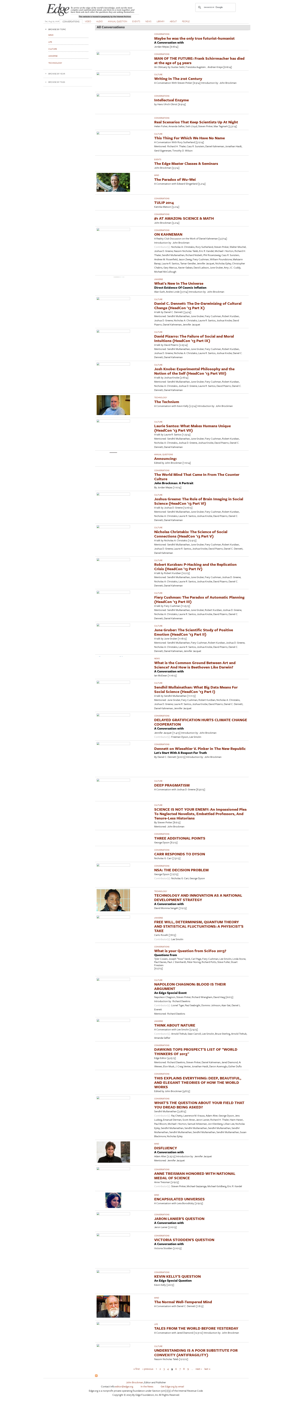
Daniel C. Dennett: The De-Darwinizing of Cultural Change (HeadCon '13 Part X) (198, 305)
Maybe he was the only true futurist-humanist (194, 38)
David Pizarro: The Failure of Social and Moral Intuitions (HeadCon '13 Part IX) (194, 338)
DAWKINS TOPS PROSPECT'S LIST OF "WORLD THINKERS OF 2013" (195, 1051)
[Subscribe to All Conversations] (96, 1376)
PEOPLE (186, 21)
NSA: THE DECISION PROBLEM (181, 870)
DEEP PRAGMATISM (172, 785)
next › (199, 1369)
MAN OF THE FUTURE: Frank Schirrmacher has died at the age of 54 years (199, 60)
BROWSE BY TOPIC (57, 29)
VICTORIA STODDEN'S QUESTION (184, 1239)
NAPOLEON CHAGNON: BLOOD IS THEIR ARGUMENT (190, 986)
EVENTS (136, 21)
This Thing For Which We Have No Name (189, 138)
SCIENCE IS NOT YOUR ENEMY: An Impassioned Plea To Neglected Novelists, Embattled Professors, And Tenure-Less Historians (200, 814)
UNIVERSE (158, 279)
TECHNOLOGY (160, 397)
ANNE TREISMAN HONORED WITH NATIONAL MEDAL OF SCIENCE (194, 1175)
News (157, 658)
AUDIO (99, 21)
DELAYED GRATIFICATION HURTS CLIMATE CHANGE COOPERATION (200, 722)
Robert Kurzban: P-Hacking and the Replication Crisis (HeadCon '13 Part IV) (195, 566)
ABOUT (173, 21)
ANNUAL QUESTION (117, 21)
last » (207, 1369)
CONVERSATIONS (71, 21)
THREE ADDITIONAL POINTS (179, 838)
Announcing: (165, 458)
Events (157, 159)
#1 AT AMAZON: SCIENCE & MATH (184, 218)
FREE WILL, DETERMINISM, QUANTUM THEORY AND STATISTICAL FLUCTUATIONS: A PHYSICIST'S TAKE (198, 926)
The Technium (166, 401)
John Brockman (134, 1382)
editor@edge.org (124, 1386)
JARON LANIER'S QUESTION (179, 1218)
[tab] (67, 29)
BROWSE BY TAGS (56, 82)
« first (136, 1369)
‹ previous (148, 1369)
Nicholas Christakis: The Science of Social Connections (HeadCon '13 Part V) (190, 534)
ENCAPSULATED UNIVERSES (179, 1199)
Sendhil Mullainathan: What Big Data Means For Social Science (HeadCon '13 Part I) (196, 689)
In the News (147, 1386)
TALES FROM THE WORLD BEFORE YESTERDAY (196, 1328)
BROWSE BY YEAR (56, 73)
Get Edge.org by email (172, 1386)
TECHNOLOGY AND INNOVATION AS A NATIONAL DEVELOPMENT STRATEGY (198, 897)
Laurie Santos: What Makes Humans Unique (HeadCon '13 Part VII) (192, 428)
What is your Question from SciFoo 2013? (190, 950)
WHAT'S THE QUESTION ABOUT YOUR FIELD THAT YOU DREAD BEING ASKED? (199, 1105)
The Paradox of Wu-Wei (175, 179)
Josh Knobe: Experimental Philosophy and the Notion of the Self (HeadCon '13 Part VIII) (194, 371)
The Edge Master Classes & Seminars (186, 163)
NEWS (148, 21)
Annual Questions (163, 454)
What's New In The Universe (178, 283)
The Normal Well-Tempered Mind (183, 1301)
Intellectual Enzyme (171, 100)
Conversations (161, 34)
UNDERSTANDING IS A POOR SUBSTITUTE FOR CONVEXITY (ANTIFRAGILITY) (196, 1352)
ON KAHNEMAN (168, 234)
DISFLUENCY (165, 1148)
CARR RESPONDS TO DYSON (179, 854)
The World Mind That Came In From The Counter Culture (196, 476)
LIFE (156, 1324)
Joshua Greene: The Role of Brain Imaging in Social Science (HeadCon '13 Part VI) (198, 501)
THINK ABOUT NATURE (174, 1025)
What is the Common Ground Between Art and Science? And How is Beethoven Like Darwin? (195, 665)
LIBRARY (161, 21)
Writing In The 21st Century (178, 78)
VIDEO (88, 21)
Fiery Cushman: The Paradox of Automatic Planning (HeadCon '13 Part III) (199, 599)
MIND (156, 175)
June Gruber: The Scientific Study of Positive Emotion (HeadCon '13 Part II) (193, 632)
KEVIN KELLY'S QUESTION (177, 1276)
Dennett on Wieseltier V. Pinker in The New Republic (200, 748)
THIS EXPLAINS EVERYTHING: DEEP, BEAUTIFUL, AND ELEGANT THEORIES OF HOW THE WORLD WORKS (197, 1082)
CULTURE (158, 74)
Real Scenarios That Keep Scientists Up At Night (196, 122)
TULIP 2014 (164, 202)
